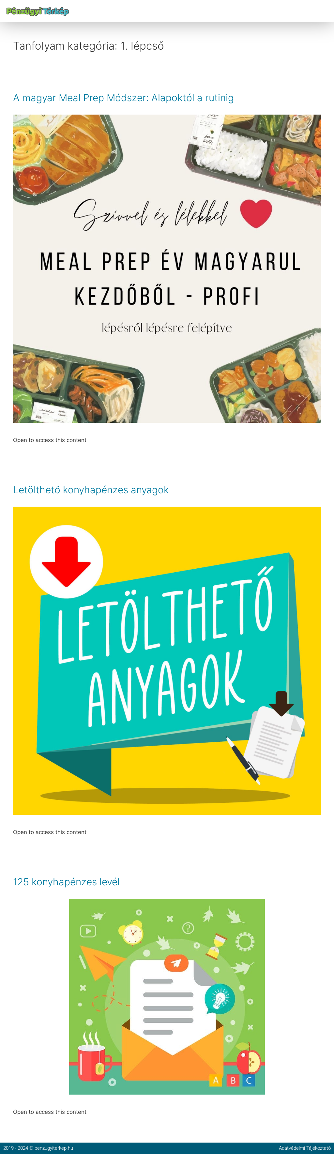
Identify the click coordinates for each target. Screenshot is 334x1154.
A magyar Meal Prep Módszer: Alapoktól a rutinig (123, 97)
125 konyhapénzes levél (66, 882)
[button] (325, 11)
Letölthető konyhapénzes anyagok (91, 490)
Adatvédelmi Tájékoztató (305, 1148)
